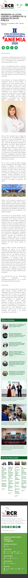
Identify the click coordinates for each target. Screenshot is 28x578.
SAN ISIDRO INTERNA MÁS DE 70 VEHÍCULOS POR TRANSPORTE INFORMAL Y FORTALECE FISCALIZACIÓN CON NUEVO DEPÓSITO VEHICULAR (17, 335)
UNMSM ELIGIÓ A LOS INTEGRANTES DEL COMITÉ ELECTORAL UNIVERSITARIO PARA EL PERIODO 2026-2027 (17, 325)
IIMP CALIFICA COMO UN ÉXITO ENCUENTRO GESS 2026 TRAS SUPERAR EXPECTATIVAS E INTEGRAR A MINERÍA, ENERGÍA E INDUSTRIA (17, 344)
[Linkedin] (16, 527)
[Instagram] (8, 527)
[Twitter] (5, 527)
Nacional (4, 24)
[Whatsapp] (14, 527)
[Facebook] (3, 527)
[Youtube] (11, 527)
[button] (3, 47)
